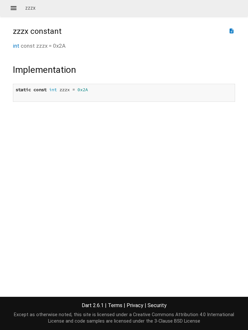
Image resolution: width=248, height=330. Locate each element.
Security (157, 305)
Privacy (135, 305)
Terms (115, 305)
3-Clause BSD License (177, 321)
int (16, 46)
